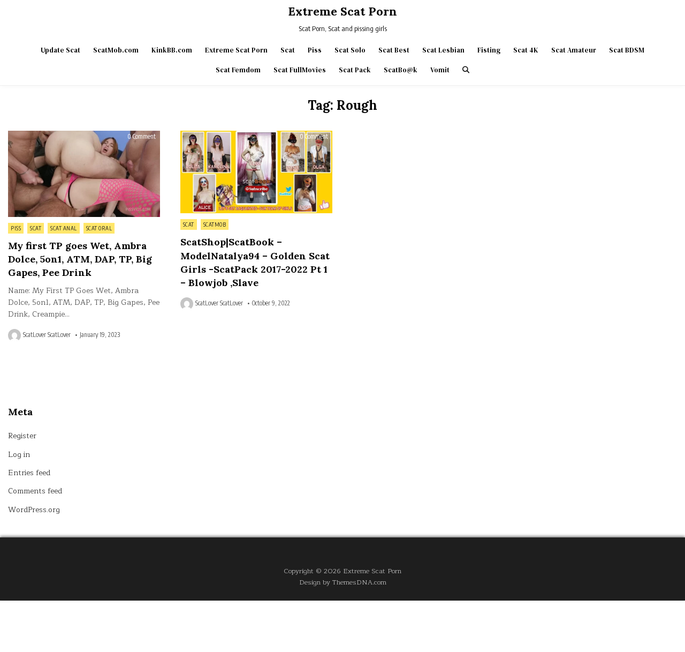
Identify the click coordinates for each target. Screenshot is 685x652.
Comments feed (35, 491)
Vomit (440, 69)
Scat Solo (350, 50)
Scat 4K (525, 50)
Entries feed (29, 473)
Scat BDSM (626, 50)
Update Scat (60, 50)
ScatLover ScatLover (47, 335)
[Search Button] (466, 70)
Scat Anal (63, 228)
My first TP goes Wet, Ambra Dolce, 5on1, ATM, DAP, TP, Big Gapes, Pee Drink (80, 259)
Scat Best (393, 50)
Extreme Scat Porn (342, 11)
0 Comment (141, 136)
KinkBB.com (171, 50)
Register (22, 436)
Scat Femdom (238, 69)
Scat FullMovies (299, 69)
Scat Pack (355, 69)
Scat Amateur (573, 50)
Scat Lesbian (443, 50)
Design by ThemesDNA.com (342, 582)
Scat (287, 50)
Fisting (488, 50)
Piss (315, 50)
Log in (19, 454)
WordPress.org (34, 510)
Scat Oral (99, 228)
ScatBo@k (400, 69)
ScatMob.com (116, 50)
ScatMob (214, 224)
